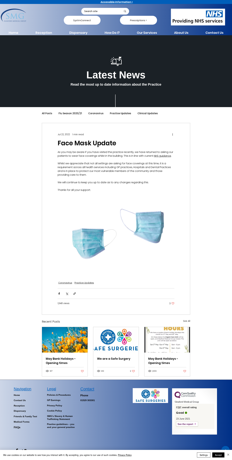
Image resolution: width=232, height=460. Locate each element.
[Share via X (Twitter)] (66, 293)
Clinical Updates (147, 113)
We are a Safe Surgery (113, 359)
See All (186, 321)
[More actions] (172, 134)
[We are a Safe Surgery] (116, 340)
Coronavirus (96, 113)
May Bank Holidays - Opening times (61, 361)
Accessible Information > (117, 2)
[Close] (228, 454)
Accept (218, 455)
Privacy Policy (125, 455)
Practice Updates (120, 113)
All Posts (47, 113)
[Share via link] (74, 293)
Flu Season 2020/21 (70, 113)
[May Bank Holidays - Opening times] (65, 340)
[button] (112, 32)
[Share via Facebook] (59, 293)
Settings (204, 455)
